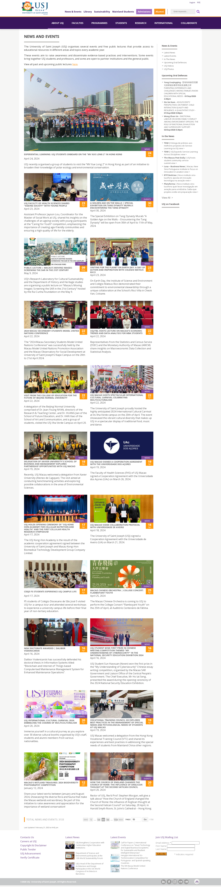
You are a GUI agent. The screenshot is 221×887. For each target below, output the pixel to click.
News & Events (73, 11)
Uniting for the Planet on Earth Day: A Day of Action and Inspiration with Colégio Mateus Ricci (117, 270)
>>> (121, 819)
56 (107, 819)
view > (182, 148)
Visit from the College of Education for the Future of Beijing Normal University (50, 396)
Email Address (163, 842)
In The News (169, 59)
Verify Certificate (29, 857)
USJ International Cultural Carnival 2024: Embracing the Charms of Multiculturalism (50, 721)
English (192, 2)
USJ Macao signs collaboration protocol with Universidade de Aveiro (115, 526)
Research (140, 22)
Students (121, 22)
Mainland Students (123, 11)
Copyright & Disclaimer (33, 845)
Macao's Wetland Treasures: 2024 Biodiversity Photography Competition (51, 783)
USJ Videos (169, 65)
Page (128, 819)
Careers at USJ (28, 841)
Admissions (144, 11)
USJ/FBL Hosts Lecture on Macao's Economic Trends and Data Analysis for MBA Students (116, 332)
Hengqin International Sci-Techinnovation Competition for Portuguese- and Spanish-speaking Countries (135, 859)
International (163, 22)
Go (145, 819)
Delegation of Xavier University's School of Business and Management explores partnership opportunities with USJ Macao (50, 464)
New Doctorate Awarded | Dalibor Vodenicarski (44, 649)
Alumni (160, 11)
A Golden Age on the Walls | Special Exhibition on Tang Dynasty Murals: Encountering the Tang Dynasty (111, 205)
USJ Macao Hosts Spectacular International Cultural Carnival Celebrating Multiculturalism (116, 397)
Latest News (169, 52)
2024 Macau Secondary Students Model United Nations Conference (51, 332)
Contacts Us (27, 837)
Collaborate (189, 22)
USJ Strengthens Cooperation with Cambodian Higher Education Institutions (90, 845)
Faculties (77, 22)
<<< (86, 819)
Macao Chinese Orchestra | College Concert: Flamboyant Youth (117, 591)
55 (103, 819)
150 (115, 819)
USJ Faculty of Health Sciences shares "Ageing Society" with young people (46, 204)
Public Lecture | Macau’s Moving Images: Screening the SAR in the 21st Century (48, 269)
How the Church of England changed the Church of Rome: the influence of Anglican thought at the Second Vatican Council (116, 784)
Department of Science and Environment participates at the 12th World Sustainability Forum (89, 856)
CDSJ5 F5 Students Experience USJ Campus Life (50, 591)
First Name (161, 845)
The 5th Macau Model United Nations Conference (133, 867)
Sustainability (102, 11)
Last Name (161, 849)
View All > (167, 197)
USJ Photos (169, 69)
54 (98, 819)
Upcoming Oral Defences (175, 62)
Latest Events (170, 56)
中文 (198, 2)
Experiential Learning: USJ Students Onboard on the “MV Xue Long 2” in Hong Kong (73, 154)
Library (88, 11)
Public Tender (28, 849)
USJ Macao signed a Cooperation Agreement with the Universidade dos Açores (116, 463)
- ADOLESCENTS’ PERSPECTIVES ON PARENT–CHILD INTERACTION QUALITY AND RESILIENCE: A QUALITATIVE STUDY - (179, 107)
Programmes (99, 22)
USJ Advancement (30, 853)
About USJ (58, 22)
